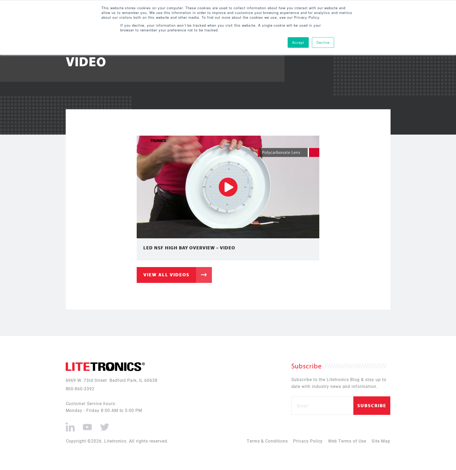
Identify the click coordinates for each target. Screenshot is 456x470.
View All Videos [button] (166, 275)
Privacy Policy (308, 441)
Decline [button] (323, 42)
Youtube (87, 424)
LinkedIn (70, 424)
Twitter (103, 424)
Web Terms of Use (347, 441)
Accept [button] (298, 42)
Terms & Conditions (267, 441)
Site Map (381, 441)
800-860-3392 (80, 388)
